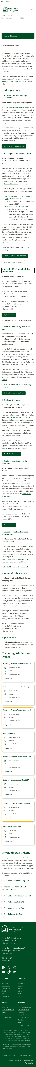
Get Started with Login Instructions (14, 146)
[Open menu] (32, 9)
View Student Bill (9, 525)
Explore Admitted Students (11, 46)
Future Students (7, 1007)
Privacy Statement (15, 1060)
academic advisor (11, 417)
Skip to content (5, 1)
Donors (4, 1015)
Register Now (8, 678)
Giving (20, 986)
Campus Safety (23, 1025)
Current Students (8, 1010)
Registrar (21, 1012)
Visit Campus (22, 983)
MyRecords (24, 420)
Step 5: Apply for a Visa (14, 908)
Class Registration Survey (11, 454)
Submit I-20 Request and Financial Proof (14, 888)
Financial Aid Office (11, 184)
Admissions (6, 986)
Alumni (4, 1012)
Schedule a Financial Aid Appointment (15, 255)
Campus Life (6, 988)
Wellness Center (10, 554)
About (4, 991)
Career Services (23, 1010)
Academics (5, 983)
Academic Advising (24, 1007)
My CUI (20, 988)
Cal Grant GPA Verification (14, 207)
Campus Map (6, 996)
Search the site (7, 15)
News (20, 994)
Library (20, 991)
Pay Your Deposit (9, 315)
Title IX (20, 1023)
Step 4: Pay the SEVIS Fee (15, 901)
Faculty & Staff (7, 1017)
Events (20, 996)
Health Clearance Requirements (16, 567)
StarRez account (25, 364)
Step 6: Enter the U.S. (13, 914)
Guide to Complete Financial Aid (13, 262)
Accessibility (29, 1063)
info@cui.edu (6, 961)
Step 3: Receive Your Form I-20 (17, 895)
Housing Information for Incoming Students (16, 386)
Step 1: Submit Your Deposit (16, 880)
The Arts (4, 994)
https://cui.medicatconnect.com (14, 559)
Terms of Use (28, 1060)
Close (22, 18)
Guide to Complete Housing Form (13, 393)
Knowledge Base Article (17, 107)
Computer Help (23, 1015)
